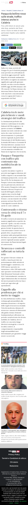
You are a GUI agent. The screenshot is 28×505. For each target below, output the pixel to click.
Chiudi (16, 503)
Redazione (14, 466)
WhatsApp (17, 44)
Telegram (5, 47)
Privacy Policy (14, 454)
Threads (13, 47)
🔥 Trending (4, 344)
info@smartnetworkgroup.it (14, 485)
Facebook (9, 44)
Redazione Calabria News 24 (9, 39)
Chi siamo (14, 462)
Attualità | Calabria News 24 (15, 10)
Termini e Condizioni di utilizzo (14, 458)
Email (20, 47)
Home (3, 10)
